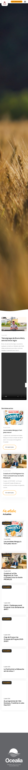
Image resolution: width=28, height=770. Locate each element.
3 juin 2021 (4, 335)
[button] (25, 1)
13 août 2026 (6, 427)
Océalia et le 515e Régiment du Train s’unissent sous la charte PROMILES (13, 476)
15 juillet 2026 (7, 471)
